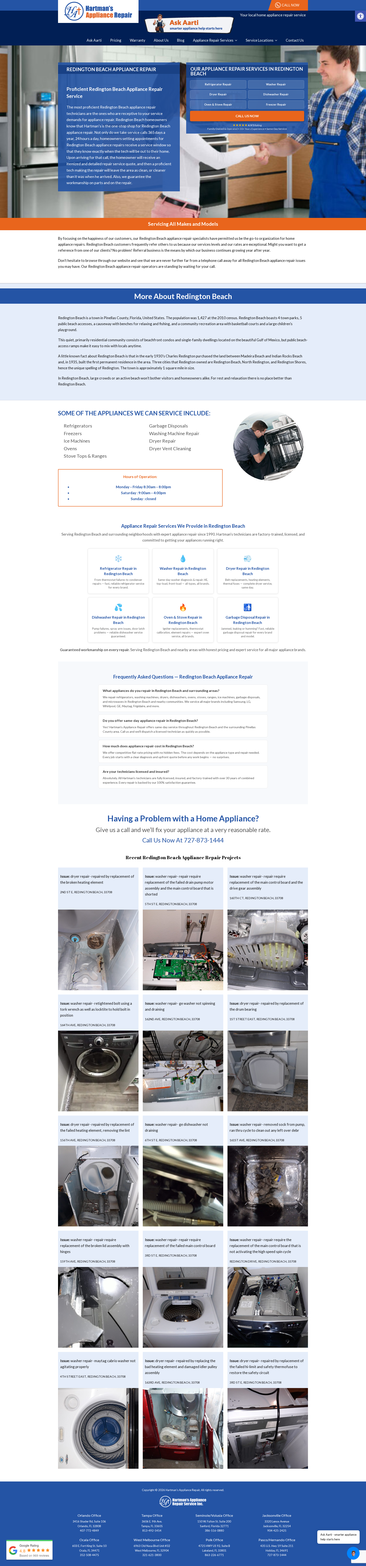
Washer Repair (276, 84)
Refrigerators (78, 426)
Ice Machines (77, 441)
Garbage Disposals (168, 426)
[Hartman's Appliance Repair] (98, 11)
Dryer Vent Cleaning (170, 448)
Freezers (73, 433)
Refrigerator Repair (218, 84)
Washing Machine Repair (174, 433)
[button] (360, 16)
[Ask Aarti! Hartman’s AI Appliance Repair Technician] (189, 24)
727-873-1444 (204, 840)
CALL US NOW (247, 116)
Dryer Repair (218, 94)
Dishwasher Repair (276, 94)
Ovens (70, 448)
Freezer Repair (276, 104)
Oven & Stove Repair (218, 104)
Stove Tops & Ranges (85, 456)
